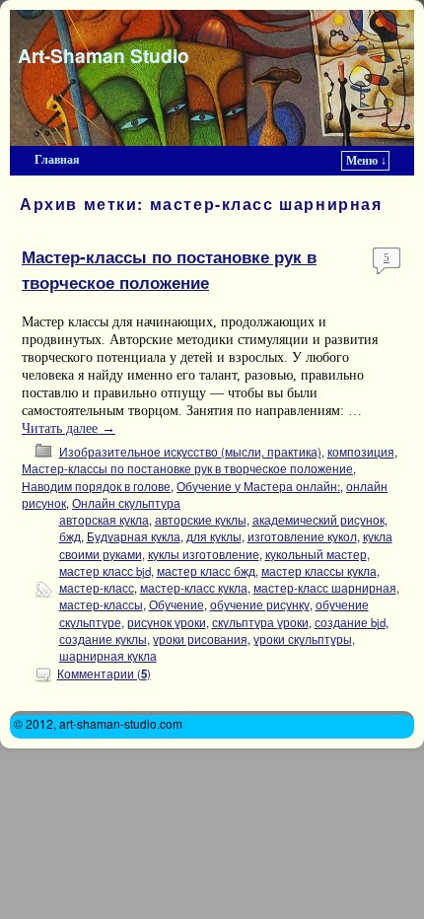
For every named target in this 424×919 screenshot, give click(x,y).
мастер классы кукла (319, 571)
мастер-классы (101, 604)
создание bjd (350, 622)
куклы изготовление (203, 554)
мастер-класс (96, 588)
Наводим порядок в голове (96, 486)
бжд (70, 536)
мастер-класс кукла (193, 588)
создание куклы (103, 639)
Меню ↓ (366, 161)
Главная (57, 160)
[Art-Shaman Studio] (212, 78)
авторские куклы (201, 520)
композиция (360, 452)
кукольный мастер (316, 554)
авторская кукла (104, 520)
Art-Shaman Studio (103, 55)
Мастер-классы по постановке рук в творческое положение (169, 269)
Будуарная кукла (133, 536)
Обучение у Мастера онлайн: (258, 486)
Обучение (176, 604)
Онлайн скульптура (126, 503)
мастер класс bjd (105, 571)
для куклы (214, 536)
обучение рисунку (260, 604)
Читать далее (68, 428)
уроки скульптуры (302, 639)
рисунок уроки (166, 622)
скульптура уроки (260, 622)
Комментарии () (104, 673)
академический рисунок (318, 520)
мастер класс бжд (206, 571)
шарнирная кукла (108, 656)
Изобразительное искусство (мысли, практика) (190, 452)
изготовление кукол (302, 536)
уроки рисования (200, 639)
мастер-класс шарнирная (324, 588)
